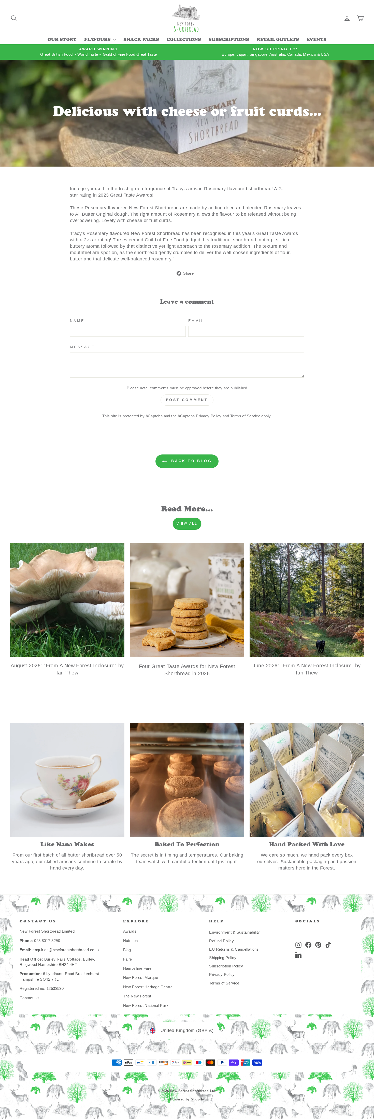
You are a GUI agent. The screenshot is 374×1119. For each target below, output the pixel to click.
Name (77, 321)
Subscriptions (229, 40)
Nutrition (130, 940)
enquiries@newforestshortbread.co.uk (66, 950)
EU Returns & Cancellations (234, 949)
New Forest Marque (140, 977)
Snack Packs (141, 40)
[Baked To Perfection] (187, 780)
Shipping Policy (222, 957)
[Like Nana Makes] (67, 780)
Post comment (187, 400)
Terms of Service (245, 416)
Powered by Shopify (187, 1099)
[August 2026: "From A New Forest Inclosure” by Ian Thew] (67, 600)
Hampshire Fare (137, 968)
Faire (127, 959)
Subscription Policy (226, 966)
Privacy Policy (208, 416)
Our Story (62, 40)
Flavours (98, 40)
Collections (184, 40)
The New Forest (137, 996)
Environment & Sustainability (234, 932)
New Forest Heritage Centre (148, 987)
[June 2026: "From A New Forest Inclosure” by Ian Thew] (307, 600)
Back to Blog (190, 461)
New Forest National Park (146, 1005)
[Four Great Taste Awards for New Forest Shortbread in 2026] (187, 600)
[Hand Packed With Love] (307, 780)
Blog (127, 950)
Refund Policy (221, 941)
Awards (130, 931)
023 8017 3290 (47, 940)
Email (196, 321)
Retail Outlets (278, 40)
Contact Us (30, 998)
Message (82, 347)
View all (187, 523)
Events (316, 40)
